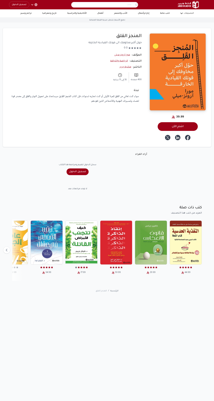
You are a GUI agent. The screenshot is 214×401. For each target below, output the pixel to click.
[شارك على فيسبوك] (188, 138)
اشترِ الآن (178, 126)
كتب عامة (165, 13)
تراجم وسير (26, 13)
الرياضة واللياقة (119, 61)
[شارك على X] (168, 138)
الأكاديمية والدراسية (77, 13)
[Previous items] (6, 250)
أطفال (100, 13)
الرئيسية (114, 291)
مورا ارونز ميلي (122, 55)
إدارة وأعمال (143, 13)
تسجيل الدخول (19, 5)
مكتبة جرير (125, 67)
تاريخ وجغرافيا (49, 13)
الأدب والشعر (120, 13)
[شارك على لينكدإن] (178, 138)
